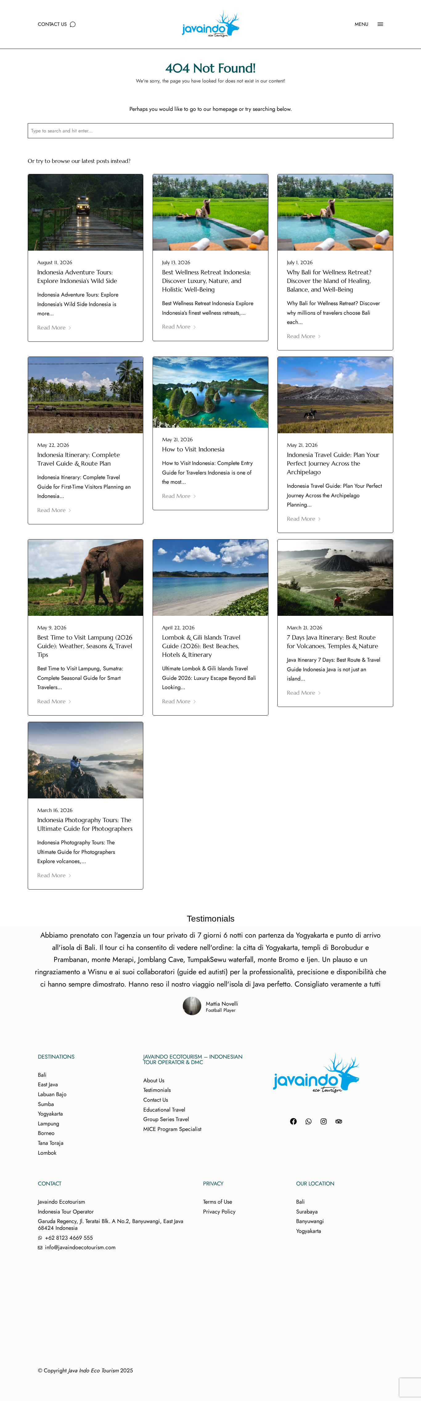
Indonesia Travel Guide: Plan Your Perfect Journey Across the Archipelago (333, 463)
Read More (51, 327)
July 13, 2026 (176, 262)
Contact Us (52, 24)
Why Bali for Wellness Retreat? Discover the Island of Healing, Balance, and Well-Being (329, 280)
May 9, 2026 (51, 627)
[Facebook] (293, 1121)
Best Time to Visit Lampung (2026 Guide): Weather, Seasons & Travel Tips (84, 646)
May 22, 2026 (53, 445)
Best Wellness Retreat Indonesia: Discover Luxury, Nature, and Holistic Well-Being (206, 280)
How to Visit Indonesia (193, 449)
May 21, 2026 (177, 439)
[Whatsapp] (308, 1121)
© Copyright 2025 (85, 1371)
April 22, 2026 (178, 627)
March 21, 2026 (304, 627)
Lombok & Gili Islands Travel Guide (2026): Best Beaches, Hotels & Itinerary (201, 646)
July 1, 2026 (300, 262)
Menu (361, 24)
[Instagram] (323, 1121)
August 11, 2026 (54, 262)
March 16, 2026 (54, 810)
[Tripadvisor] (338, 1121)
